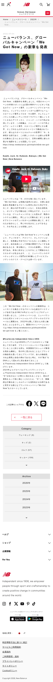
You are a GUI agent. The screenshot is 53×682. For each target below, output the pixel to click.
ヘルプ (5, 534)
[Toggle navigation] (2, 4)
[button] (8, 4)
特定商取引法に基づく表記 (14, 642)
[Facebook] (29, 405)
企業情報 (6, 551)
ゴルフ (26, 450)
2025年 (27, 491)
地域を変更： (7, 633)
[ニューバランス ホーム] (26, 4)
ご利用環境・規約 (10, 656)
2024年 (27, 499)
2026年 (27, 482)
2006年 (9, 352)
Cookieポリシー (9, 670)
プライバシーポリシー (12, 661)
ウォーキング (26, 435)
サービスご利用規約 (11, 647)
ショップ (6, 542)
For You (6, 559)
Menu (47, 13)
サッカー (27, 457)
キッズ (26, 442)
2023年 (27, 507)
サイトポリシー (9, 666)
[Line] (43, 405)
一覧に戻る (26, 417)
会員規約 (6, 651)
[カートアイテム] (48, 4)
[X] (36, 405)
